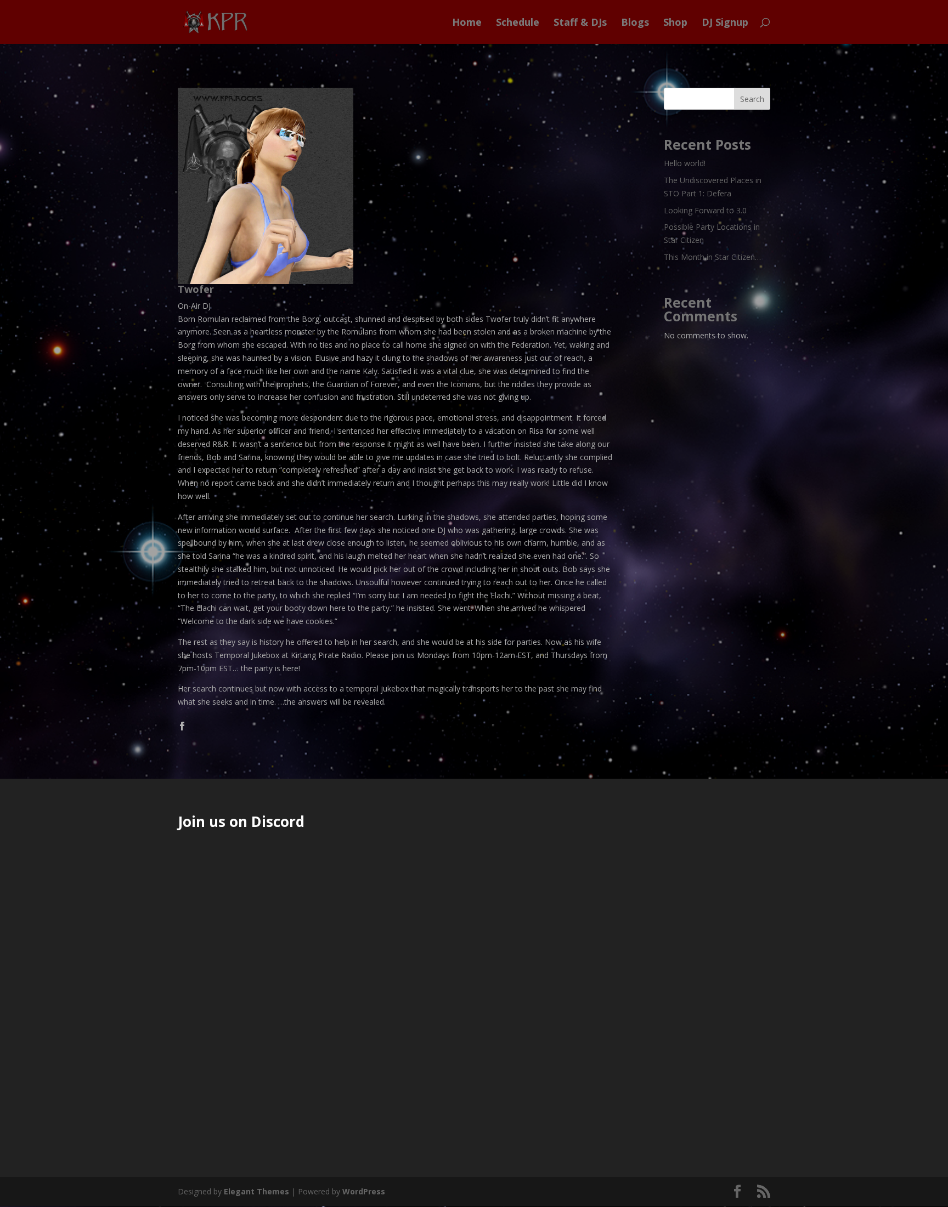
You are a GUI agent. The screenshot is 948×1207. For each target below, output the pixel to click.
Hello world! (685, 163)
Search (752, 99)
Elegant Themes (256, 1191)
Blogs (635, 23)
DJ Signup (725, 23)
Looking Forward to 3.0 (705, 210)
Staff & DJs (580, 23)
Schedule (517, 23)
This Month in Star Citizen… (712, 257)
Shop (675, 23)
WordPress (363, 1191)
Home (467, 23)
